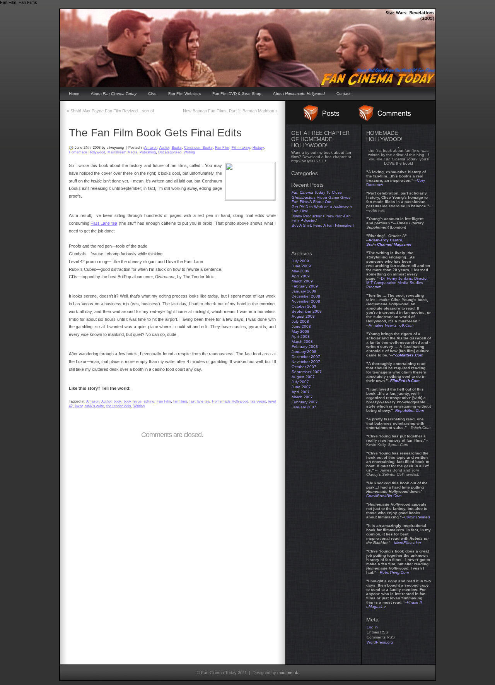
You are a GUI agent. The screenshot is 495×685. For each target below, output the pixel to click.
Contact (343, 93)
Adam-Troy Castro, (388, 242)
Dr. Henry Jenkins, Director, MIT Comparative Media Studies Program (397, 282)
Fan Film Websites (184, 93)
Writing (189, 152)
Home (74, 93)
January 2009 (304, 291)
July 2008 (300, 321)
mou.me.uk (287, 672)
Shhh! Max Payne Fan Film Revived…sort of (110, 110)
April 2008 (301, 336)
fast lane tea (199, 401)
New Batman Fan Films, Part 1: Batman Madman (230, 110)
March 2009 (302, 281)
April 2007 (301, 392)
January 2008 (304, 351)
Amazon (150, 148)
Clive (152, 93)
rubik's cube (94, 406)
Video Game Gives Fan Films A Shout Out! (321, 199)
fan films (180, 401)
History (258, 148)
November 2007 (306, 362)
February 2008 (305, 346)
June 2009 (301, 266)
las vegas (258, 401)
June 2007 (301, 387)
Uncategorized (169, 152)
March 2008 (302, 341)
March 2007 (302, 397)
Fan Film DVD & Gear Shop (236, 93)
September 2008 (307, 311)
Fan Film (222, 148)
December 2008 (306, 296)
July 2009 (300, 261)
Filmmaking (241, 148)
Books (177, 148)
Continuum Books (198, 148)
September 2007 (307, 372)
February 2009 (305, 286)
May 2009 (300, 271)
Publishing (148, 152)
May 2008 (300, 331)
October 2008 (304, 306)
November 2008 (306, 301)
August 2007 (303, 377)
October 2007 (304, 367)
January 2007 (304, 407)
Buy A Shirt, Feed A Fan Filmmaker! (323, 225)
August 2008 (303, 316)
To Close (317, 192)
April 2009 (301, 276)
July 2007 (300, 382)
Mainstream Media (122, 152)
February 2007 (305, 402)
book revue (133, 401)
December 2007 (306, 357)
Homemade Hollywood (87, 152)
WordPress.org (380, 642)
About (114, 93)
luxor (78, 406)
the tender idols (118, 406)
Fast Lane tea (103, 223)
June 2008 (301, 326)
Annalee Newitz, (391, 325)
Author (164, 148)
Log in (372, 627)
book (117, 401)
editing (149, 401)
